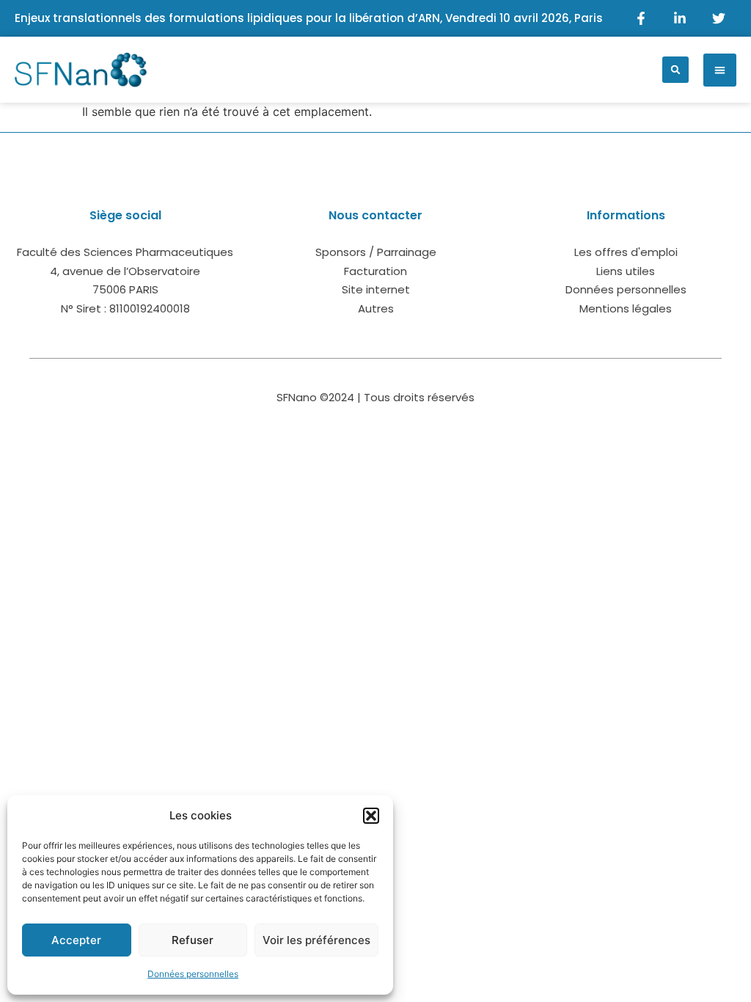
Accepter (76, 940)
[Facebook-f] (641, 18)
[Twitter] (718, 18)
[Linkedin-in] (679, 18)
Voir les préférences (316, 940)
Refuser (192, 940)
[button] (371, 815)
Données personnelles (192, 973)
